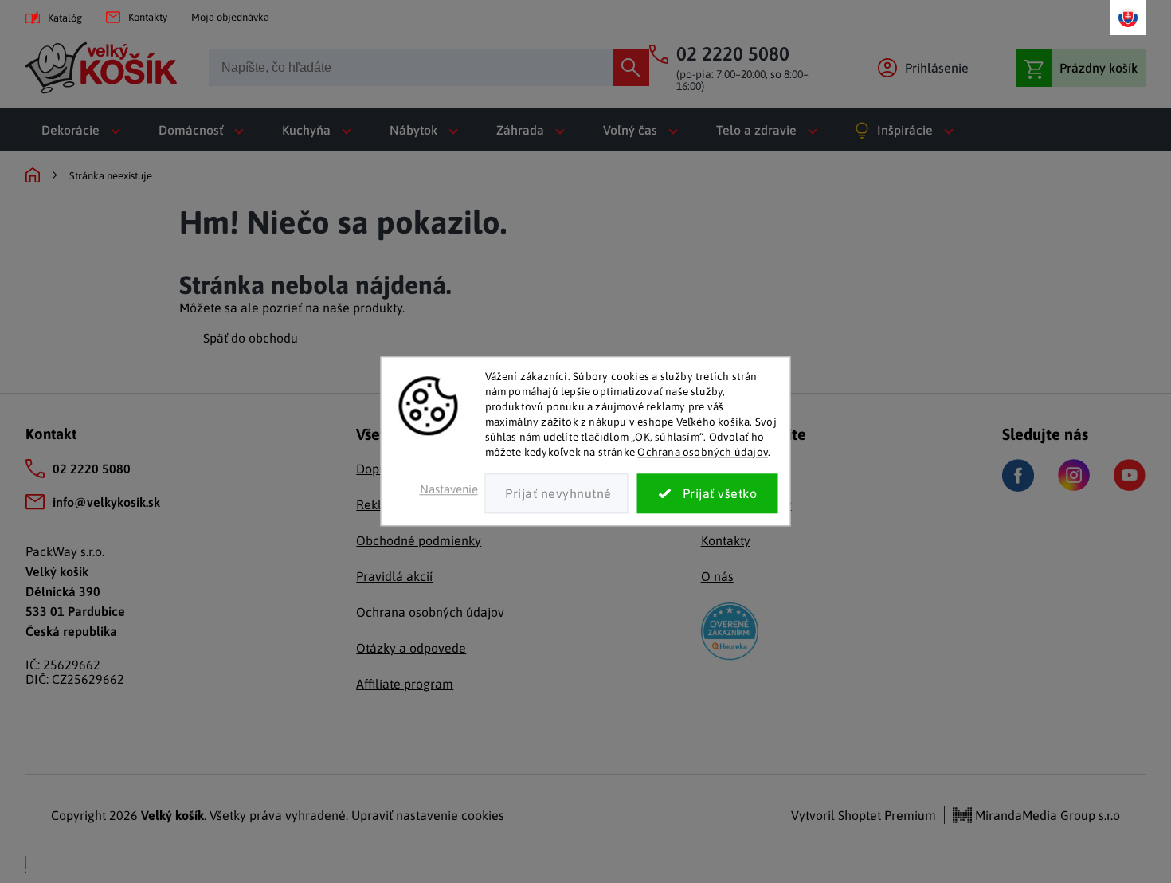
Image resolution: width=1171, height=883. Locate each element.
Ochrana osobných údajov (702, 451)
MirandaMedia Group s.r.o (1046, 815)
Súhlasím (707, 494)
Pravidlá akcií (394, 576)
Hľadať (631, 67)
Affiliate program (404, 684)
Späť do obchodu (250, 338)
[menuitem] (84, 129)
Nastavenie (449, 489)
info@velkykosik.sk (106, 502)
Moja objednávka (230, 17)
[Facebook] (1018, 475)
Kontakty (147, 17)
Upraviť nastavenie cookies (427, 815)
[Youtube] (1130, 475)
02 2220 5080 (92, 468)
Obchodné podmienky (418, 540)
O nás (717, 576)
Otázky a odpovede (411, 648)
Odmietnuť (557, 494)
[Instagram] (1074, 475)
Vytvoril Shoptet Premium (863, 815)
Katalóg (65, 18)
